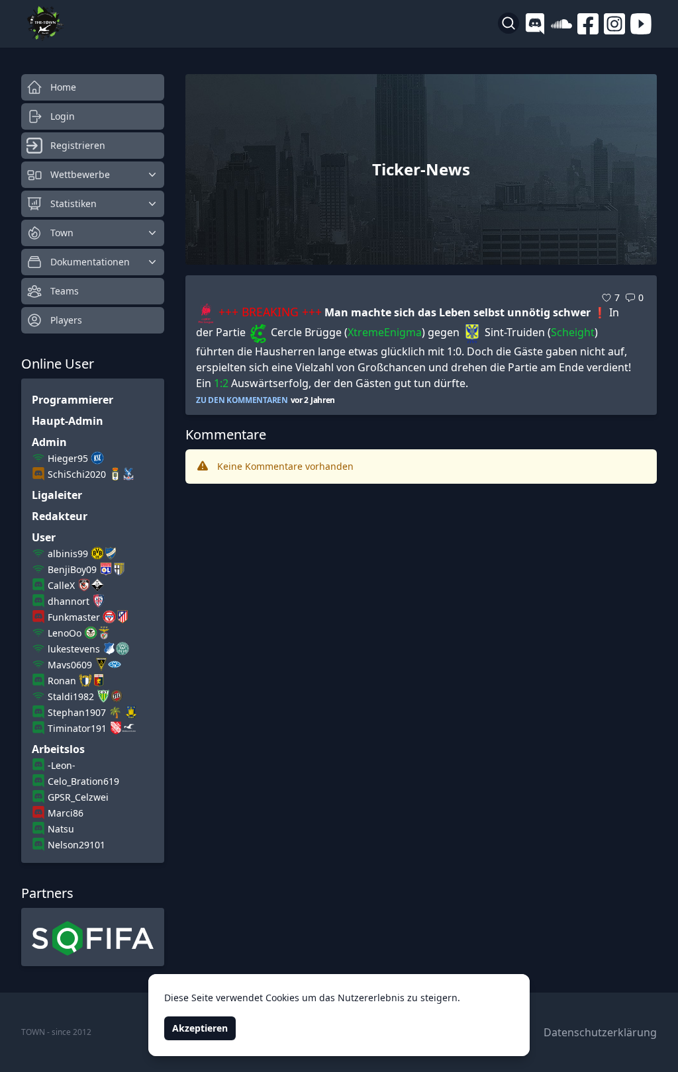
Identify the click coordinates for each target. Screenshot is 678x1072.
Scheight (573, 332)
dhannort (68, 601)
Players (66, 320)
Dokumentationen (90, 261)
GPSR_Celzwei (78, 797)
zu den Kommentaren (242, 400)
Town (61, 232)
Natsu (61, 829)
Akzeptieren (200, 1028)
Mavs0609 (70, 664)
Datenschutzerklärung (600, 1032)
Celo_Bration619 (83, 781)
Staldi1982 (71, 696)
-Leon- (61, 765)
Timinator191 (77, 728)
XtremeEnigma (385, 332)
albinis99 (68, 553)
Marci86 (65, 813)
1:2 (221, 383)
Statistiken (73, 203)
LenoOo (64, 633)
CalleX (61, 585)
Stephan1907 (77, 712)
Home (63, 87)
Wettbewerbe (80, 174)
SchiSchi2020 (77, 474)
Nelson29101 (76, 844)
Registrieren (77, 145)
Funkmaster (74, 617)
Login (62, 116)
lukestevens (74, 649)
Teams (64, 291)
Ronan (62, 680)
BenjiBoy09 (72, 569)
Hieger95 (68, 458)
